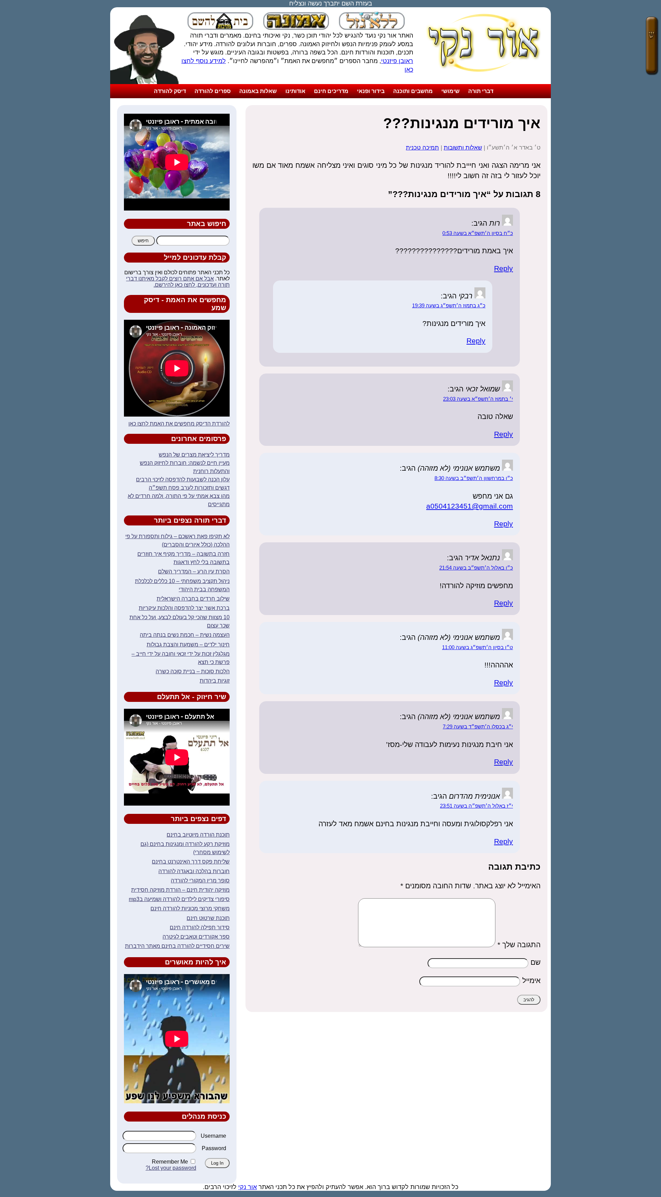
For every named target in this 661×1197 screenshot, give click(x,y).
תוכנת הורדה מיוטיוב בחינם (198, 835)
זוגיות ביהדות (215, 681)
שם (536, 962)
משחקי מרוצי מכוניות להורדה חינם (190, 908)
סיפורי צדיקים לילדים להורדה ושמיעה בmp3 (179, 899)
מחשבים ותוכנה (413, 91)
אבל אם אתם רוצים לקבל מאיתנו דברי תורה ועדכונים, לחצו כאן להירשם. (178, 282)
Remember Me (170, 1162)
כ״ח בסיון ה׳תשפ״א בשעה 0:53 (477, 233)
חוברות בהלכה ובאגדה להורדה (194, 871)
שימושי (450, 91)
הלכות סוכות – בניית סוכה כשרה (193, 671)
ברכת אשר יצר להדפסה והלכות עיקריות (184, 608)
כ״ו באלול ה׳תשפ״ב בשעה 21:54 (476, 568)
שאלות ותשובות (463, 147)
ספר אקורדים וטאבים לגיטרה (196, 937)
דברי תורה (480, 91)
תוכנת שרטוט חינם (208, 918)
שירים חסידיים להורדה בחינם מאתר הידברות (177, 946)
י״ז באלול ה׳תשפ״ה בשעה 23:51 (476, 806)
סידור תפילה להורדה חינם (200, 927)
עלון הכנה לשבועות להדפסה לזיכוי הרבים (183, 479)
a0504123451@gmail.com (469, 506)
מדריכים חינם (331, 91)
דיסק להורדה (170, 91)
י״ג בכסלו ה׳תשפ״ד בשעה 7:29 (478, 726)
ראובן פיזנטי (397, 61)
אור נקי (247, 1187)
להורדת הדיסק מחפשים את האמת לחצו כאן (179, 424)
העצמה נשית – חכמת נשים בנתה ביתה (185, 635)
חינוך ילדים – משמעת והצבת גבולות (188, 644)
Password (214, 1148)
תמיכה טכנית (422, 147)
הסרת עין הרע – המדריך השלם (194, 571)
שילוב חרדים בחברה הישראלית (193, 599)
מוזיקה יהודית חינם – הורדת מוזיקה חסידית (180, 890)
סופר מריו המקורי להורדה (200, 880)
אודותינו (295, 91)
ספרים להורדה (213, 91)
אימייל (531, 980)
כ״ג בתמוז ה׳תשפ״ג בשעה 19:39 (448, 305)
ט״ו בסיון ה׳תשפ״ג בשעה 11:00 (477, 647)
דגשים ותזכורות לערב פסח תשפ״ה (189, 488)
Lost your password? (171, 1168)
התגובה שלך (519, 945)
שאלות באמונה (258, 91)
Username (213, 1136)
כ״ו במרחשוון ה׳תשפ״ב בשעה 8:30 (473, 478)
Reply (503, 268)
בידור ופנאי (371, 91)
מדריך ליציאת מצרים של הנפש (194, 455)
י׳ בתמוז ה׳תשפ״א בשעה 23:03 (478, 399)
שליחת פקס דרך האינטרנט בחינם (191, 861)
